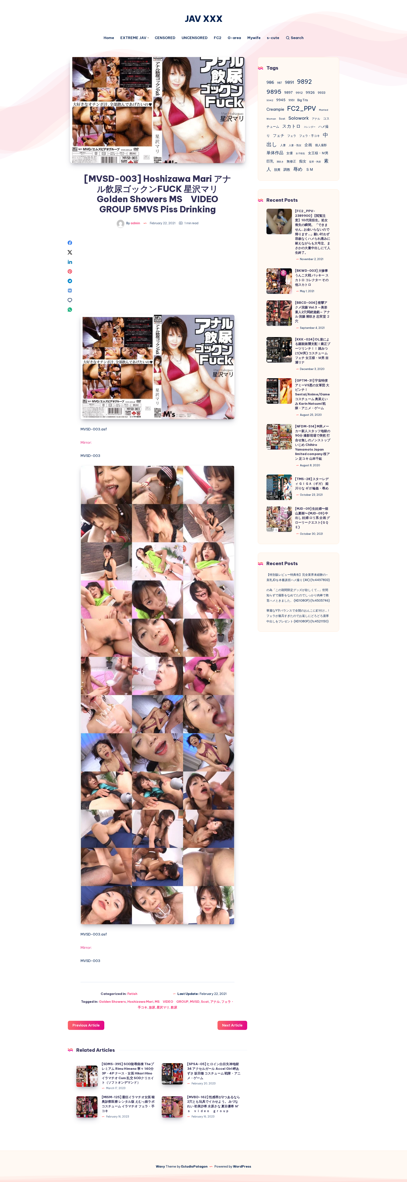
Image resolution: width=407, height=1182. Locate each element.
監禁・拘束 (315, 161)
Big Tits (302, 100)
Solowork (298, 118)
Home (109, 38)
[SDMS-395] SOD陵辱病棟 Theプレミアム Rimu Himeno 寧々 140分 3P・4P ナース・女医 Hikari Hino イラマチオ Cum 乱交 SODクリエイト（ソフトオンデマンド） (128, 1073)
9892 (304, 81)
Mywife (254, 38)
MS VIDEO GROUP (171, 1002)
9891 (289, 82)
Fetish (132, 994)
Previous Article (86, 1025)
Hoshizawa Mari (140, 1002)
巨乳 (270, 161)
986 (270, 82)
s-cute (273, 38)
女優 (289, 153)
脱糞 (277, 170)
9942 (269, 100)
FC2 (217, 38)
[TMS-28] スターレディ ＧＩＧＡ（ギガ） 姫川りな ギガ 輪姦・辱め (312, 483)
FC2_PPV (301, 108)
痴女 (302, 161)
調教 (286, 169)
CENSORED (165, 38)
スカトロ (291, 126)
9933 (321, 93)
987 (279, 82)
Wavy (160, 1166)
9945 (281, 100)
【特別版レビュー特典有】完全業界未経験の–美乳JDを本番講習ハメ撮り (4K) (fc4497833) (298, 577)
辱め (298, 169)
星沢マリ (163, 1007)
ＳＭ (309, 169)
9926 (310, 92)
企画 (308, 144)
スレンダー (309, 126)
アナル (215, 1002)
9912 (299, 93)
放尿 (152, 1007)
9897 (288, 92)
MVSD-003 (90, 455)
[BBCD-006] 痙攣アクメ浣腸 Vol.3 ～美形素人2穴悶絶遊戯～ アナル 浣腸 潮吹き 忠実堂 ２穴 (312, 312)
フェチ (278, 135)
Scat (205, 1002)
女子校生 (300, 153)
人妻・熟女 (295, 145)
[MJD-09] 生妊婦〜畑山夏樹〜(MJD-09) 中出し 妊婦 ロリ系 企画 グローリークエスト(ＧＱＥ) (312, 518)
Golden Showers (112, 1002)
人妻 (283, 145)
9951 (291, 100)
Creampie (275, 109)
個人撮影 (321, 145)
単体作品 (274, 152)
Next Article (232, 1025)
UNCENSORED (195, 38)
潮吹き (280, 161)
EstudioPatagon (194, 1166)
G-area (234, 38)
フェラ (291, 136)
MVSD (194, 1002)
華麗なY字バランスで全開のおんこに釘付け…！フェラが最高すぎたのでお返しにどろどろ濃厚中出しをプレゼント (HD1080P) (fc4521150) (298, 616)
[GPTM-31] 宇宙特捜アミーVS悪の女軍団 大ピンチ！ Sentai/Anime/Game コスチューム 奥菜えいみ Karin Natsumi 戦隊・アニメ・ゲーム (312, 394)
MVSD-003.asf (94, 429)
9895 (273, 91)
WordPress (242, 1166)
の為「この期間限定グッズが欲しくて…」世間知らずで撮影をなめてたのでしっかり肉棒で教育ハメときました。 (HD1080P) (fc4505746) (298, 595)
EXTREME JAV (133, 38)
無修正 (291, 161)
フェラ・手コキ (309, 136)
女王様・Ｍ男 (318, 153)
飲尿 (174, 1007)
